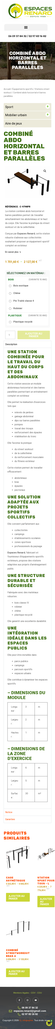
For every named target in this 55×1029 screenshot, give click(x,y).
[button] (26, 27)
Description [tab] (11, 344)
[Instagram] (27, 1000)
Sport (9, 107)
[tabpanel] (27, 578)
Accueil (7, 89)
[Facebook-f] (19, 1000)
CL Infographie (26, 1020)
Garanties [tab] (10, 819)
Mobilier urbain (16, 115)
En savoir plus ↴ (13, 252)
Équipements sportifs (22, 89)
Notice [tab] (8, 812)
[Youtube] (36, 1000)
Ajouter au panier (33, 335)
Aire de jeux (13, 123)
